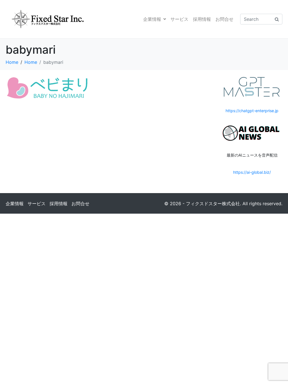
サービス (179, 19)
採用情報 (202, 19)
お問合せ (224, 19)
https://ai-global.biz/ (252, 172)
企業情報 (152, 19)
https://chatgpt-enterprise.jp (252, 110)
